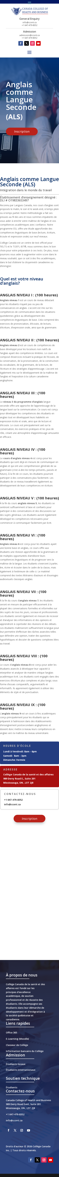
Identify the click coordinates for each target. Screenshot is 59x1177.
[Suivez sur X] (26, 43)
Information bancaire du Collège (24, 1051)
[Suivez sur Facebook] (20, 43)
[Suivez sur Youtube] (38, 43)
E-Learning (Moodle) (17, 1038)
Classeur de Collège (17, 1045)
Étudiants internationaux (20, 1069)
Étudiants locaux (15, 1064)
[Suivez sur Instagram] (32, 43)
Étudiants (11, 1087)
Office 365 (11, 1032)
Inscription (22, 131)
